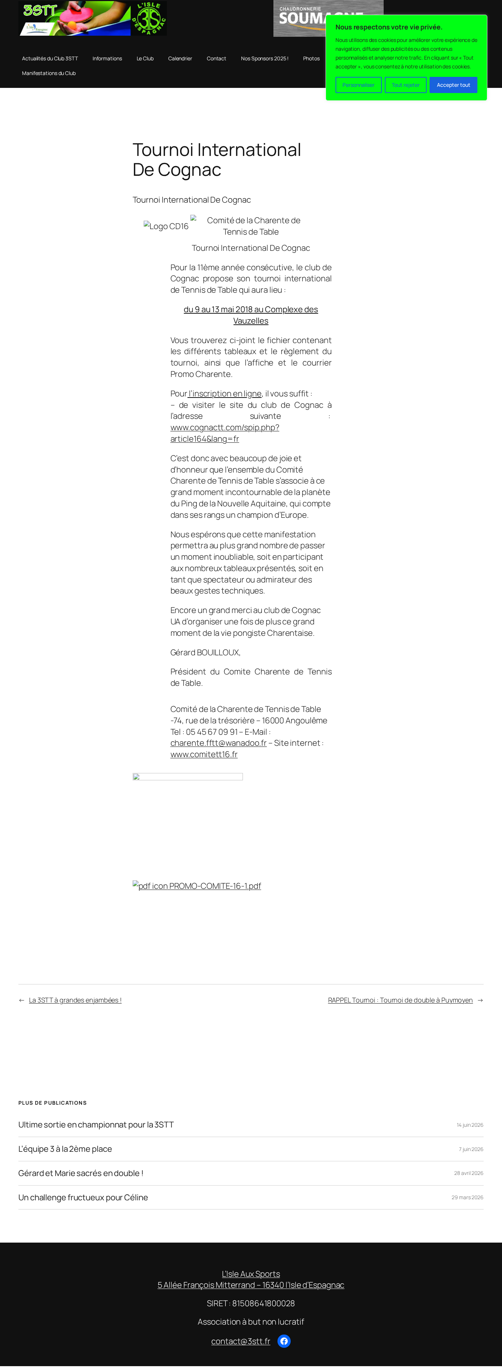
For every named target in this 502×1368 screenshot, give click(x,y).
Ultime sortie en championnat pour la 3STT (96, 1124)
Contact (216, 58)
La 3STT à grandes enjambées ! (75, 999)
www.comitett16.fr (204, 754)
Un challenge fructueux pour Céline (83, 1197)
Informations (107, 58)
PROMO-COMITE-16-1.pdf (214, 885)
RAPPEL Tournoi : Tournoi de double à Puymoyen (400, 999)
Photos (311, 58)
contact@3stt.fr (240, 1341)
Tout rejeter (406, 84)
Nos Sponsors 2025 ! (264, 58)
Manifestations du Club (49, 73)
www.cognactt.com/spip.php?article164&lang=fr (225, 433)
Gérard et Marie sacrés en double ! (81, 1173)
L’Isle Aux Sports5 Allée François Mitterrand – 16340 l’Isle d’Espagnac (251, 1279)
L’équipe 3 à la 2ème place (65, 1149)
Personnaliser (358, 84)
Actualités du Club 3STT (50, 58)
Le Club (145, 58)
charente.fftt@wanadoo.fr (219, 742)
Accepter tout (453, 84)
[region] (406, 58)
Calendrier (180, 58)
